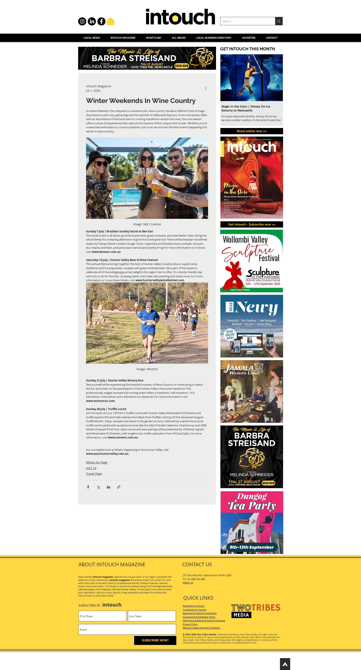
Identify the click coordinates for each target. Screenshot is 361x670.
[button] (238, 553)
